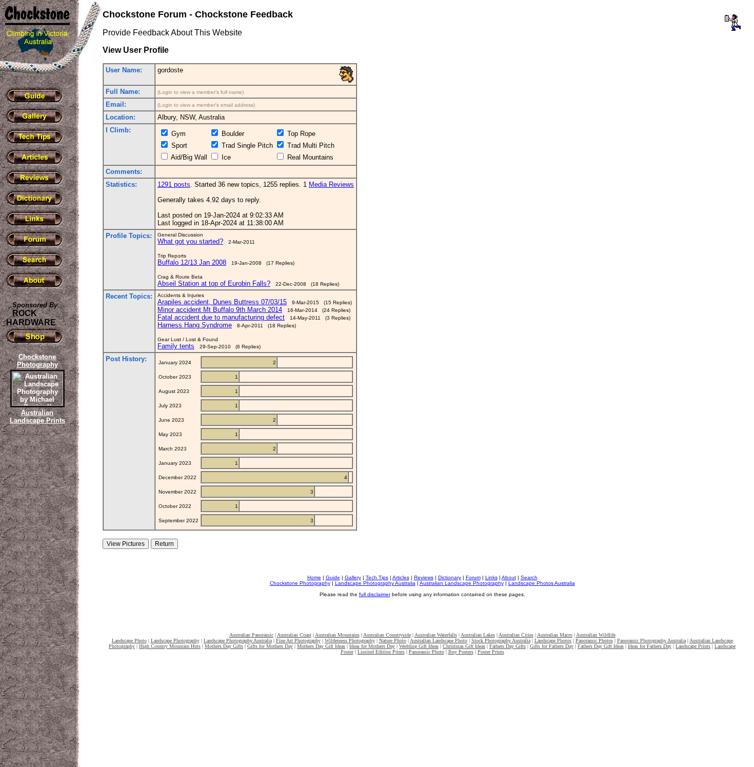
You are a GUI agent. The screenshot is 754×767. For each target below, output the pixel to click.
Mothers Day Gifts (224, 646)
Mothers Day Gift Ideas (321, 646)
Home (314, 577)
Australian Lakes (478, 635)
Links (491, 577)
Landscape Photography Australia (375, 583)
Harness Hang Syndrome (194, 325)
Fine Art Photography (298, 640)
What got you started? (190, 241)
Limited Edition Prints (381, 652)
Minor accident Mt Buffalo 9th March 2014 (219, 309)
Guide (333, 577)
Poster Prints (491, 652)
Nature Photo (392, 640)
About (509, 577)
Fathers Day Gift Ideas (601, 646)
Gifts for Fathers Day (551, 646)
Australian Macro (554, 635)
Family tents (175, 346)
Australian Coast (294, 635)
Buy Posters (460, 652)
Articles (400, 577)
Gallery (353, 577)
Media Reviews (331, 184)
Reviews (423, 577)
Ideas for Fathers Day (649, 646)
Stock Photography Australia (500, 640)
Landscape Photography (175, 640)
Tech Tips (377, 577)
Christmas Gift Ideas (464, 646)
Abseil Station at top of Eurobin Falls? (213, 283)
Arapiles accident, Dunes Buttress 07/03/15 (222, 302)
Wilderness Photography (350, 640)
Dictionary (449, 577)
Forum (473, 577)
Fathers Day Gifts (507, 646)
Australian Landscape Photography (462, 583)
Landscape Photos (552, 640)
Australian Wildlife (596, 635)
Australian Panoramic (251, 635)
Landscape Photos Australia (541, 583)
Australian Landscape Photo (438, 640)
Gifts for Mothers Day (270, 646)
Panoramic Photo (426, 652)
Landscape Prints (693, 646)
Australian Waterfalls (435, 635)
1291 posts (173, 184)
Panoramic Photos (594, 640)
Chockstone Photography (300, 583)
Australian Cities (516, 635)
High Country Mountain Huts (170, 646)
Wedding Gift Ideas (419, 646)
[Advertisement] (36, 603)
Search (529, 577)
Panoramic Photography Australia (651, 640)
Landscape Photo (129, 640)
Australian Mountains (337, 635)
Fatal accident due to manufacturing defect (221, 317)
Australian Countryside (387, 635)
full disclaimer (374, 594)
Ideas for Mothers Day (372, 646)
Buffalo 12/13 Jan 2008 (191, 262)
